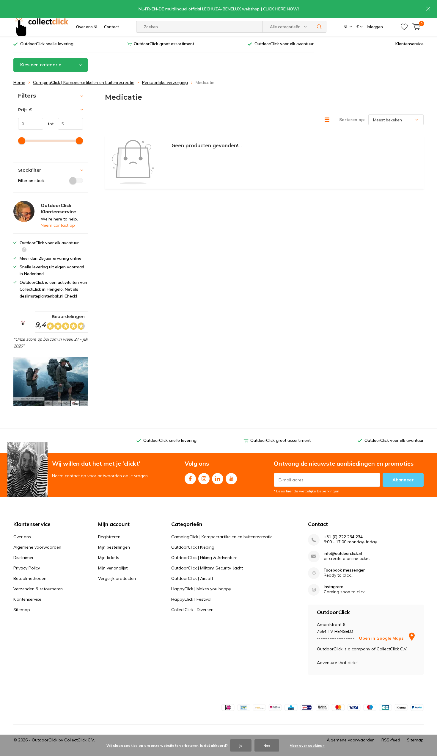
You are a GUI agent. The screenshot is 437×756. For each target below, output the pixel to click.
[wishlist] (404, 27)
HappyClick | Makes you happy (201, 588)
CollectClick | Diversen (192, 609)
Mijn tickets (108, 557)
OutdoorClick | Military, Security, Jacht (207, 568)
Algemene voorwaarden (37, 547)
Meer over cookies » (307, 745)
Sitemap (21, 609)
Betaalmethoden (29, 578)
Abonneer (403, 480)
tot (48, 123)
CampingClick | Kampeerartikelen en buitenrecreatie (83, 82)
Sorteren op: (352, 119)
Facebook (190, 478)
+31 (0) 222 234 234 (343, 536)
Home (19, 82)
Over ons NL (87, 26)
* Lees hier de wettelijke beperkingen (306, 491)
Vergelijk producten (117, 578)
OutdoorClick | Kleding (192, 547)
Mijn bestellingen (114, 547)
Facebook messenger (344, 570)
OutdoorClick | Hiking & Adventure (204, 557)
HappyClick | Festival (191, 599)
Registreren (109, 536)
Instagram (204, 478)
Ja (241, 745)
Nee (266, 745)
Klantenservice (409, 43)
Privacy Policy (26, 568)
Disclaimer (23, 557)
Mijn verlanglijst (113, 568)
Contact (111, 26)
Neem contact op (58, 225)
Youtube (231, 478)
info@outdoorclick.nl (343, 553)
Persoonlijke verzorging (165, 82)
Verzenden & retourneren (38, 588)
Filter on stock (31, 180)
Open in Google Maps (382, 638)
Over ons (22, 536)
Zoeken (319, 27)
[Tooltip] (24, 250)
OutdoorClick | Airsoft (192, 578)
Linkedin (217, 478)
